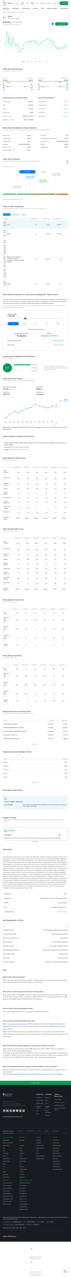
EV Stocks (38, 1142)
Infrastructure (23, 1158)
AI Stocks (38, 1140)
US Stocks (17, 3)
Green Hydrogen (40, 1156)
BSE (21, 1228)
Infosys (5, 1156)
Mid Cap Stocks (7, 1185)
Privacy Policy (58, 1099)
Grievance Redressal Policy (59, 1109)
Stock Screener (7, 1204)
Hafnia (8, 284)
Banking (22, 1140)
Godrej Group (56, 1161)
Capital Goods (23, 1169)
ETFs (27, 3)
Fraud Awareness (48, 1111)
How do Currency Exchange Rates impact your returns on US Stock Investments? (38, 1074)
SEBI (13, 1228)
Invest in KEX (35, 1083)
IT (20, 1142)
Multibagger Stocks (8, 1198)
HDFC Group (56, 1153)
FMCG (21, 1150)
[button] (51, 24)
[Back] (4, 12)
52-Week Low (23, 1196)
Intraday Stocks (24, 1209)
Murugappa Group (57, 1169)
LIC (4, 1169)
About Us (47, 1097)
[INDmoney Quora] (23, 1110)
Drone (37, 1153)
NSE (17, 1228)
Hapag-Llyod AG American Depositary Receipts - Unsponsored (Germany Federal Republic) (15, 259)
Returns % (15, 214)
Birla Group (56, 1150)
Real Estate (22, 1161)
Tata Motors (6, 1140)
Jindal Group (56, 1166)
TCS (4, 1150)
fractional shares (50, 1057)
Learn (46, 1103)
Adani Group (56, 1142)
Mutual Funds (33, 3)
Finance (22, 1172)
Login (55, 3)
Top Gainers (23, 1185)
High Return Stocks (8, 1196)
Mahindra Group (57, 1156)
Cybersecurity (40, 1158)
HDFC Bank (6, 1145)
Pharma (22, 1145)
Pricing (49, 3)
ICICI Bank (5, 1153)
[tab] (8, 1131)
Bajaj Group (56, 1148)
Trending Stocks (24, 1204)
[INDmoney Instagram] (17, 1110)
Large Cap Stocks (7, 1183)
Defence (22, 1153)
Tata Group (56, 1140)
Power (21, 1156)
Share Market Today (25, 1183)
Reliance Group (57, 1145)
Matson (9, 233)
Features (42, 3)
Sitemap (47, 1115)
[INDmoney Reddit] (20, 1110)
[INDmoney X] (10, 1110)
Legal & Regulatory (59, 1105)
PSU (21, 1164)
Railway (22, 1166)
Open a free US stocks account (17, 1024)
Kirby (8, 224)
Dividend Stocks (7, 1193)
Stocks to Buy (23, 1206)
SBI (4, 1148)
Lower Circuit (23, 1201)
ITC (4, 1166)
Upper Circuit (23, 1198)
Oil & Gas (22, 1174)
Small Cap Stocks (7, 1188)
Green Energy (39, 1145)
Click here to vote (62, 911)
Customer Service (47, 1107)
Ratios (24, 214)
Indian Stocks (22, 3)
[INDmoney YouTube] (14, 1110)
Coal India (5, 1174)
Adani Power (6, 1161)
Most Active (23, 1191)
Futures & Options (38, 1107)
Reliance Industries (8, 1142)
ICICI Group (56, 1164)
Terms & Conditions (59, 1102)
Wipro (4, 1172)
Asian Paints (6, 1177)
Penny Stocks (6, 1191)
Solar (37, 1150)
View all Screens (7, 1201)
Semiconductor (40, 1148)
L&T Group (55, 1158)
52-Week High (23, 1193)
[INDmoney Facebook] (4, 1110)
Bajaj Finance (6, 1158)
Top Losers (22, 1188)
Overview (6, 214)
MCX (24, 1228)
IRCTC (4, 1164)
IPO (37, 3)
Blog (46, 1100)
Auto (21, 1148)
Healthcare (22, 1177)
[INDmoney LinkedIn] (7, 1110)
